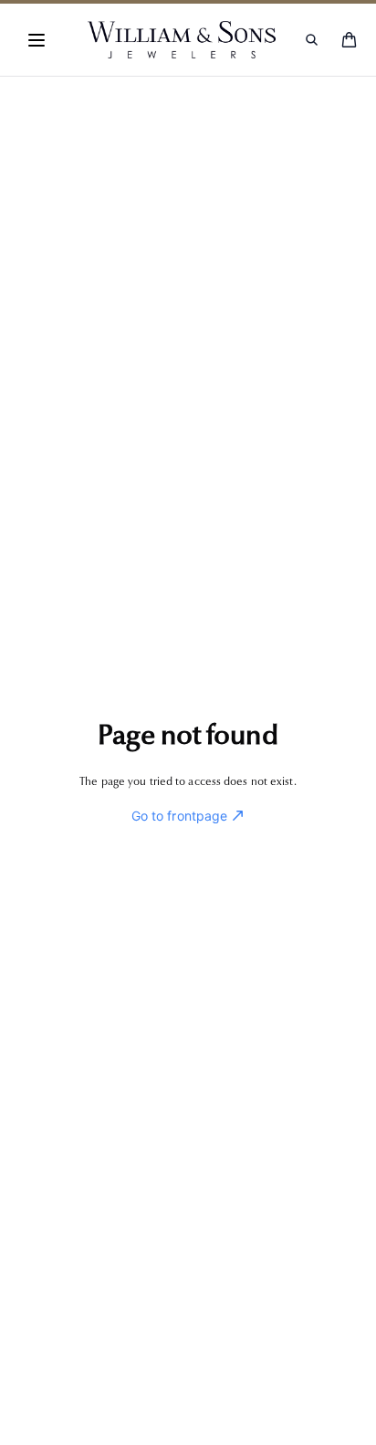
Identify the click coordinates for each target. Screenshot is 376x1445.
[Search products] (312, 40)
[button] (36, 40)
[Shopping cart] (349, 39)
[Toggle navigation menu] (36, 40)
